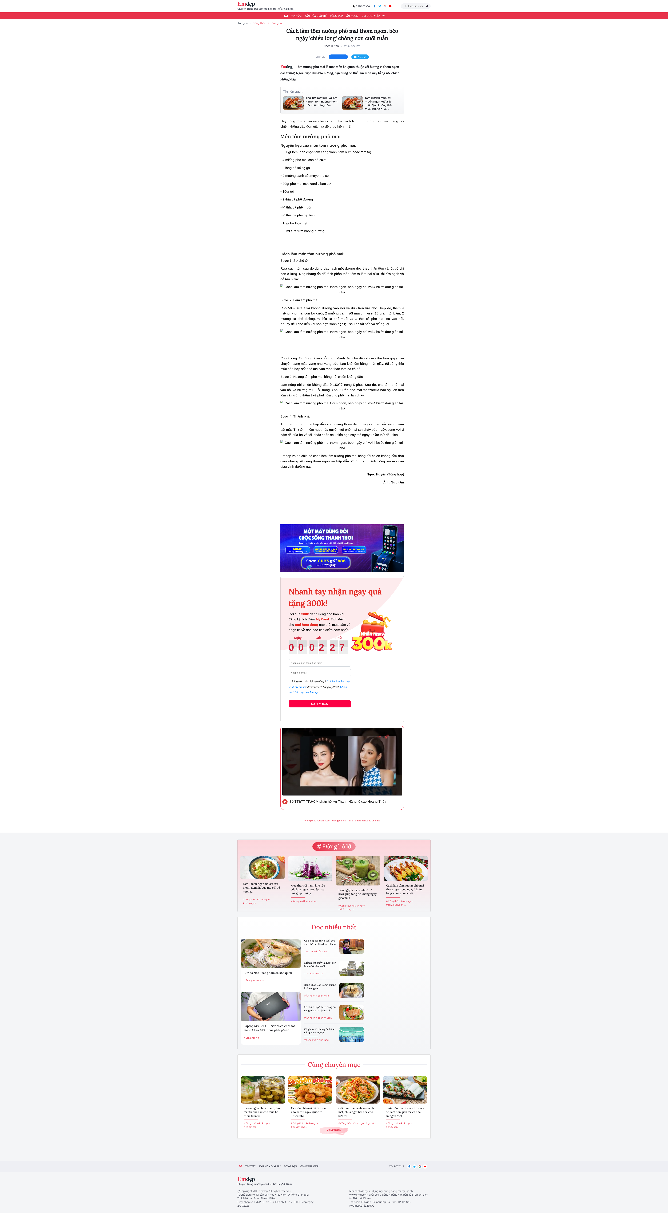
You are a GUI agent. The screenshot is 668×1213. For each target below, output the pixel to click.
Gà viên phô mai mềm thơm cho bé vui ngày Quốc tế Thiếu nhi (309, 1112)
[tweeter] (380, 6)
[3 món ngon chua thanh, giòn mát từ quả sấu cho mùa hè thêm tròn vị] (263, 1090)
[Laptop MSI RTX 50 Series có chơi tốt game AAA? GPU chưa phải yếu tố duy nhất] (271, 1006)
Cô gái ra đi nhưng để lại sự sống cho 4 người (319, 1030)
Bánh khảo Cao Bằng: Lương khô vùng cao (320, 986)
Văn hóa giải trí (316, 15)
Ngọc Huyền (331, 46)
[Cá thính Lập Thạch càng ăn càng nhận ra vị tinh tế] (351, 1012)
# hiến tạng (323, 1040)
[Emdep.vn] (247, 4)
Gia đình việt (309, 1166)
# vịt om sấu (250, 1127)
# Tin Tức (309, 973)
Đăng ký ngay (319, 703)
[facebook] (374, 6)
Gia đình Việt (371, 15)
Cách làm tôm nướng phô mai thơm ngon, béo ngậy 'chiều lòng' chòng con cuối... (405, 889)
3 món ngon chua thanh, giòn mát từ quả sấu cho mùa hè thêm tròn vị (262, 1112)
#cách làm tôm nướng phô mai (364, 820)
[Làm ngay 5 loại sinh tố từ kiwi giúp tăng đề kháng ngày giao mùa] (358, 870)
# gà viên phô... (299, 1127)
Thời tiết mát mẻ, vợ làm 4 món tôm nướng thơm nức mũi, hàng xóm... (321, 101)
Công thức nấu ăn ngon (267, 23)
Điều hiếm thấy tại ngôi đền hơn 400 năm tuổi (320, 964)
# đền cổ (318, 973)
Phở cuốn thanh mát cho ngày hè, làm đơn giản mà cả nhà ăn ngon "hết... (405, 1112)
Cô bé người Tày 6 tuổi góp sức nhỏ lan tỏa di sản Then (320, 942)
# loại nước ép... (310, 901)
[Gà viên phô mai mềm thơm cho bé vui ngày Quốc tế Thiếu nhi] (310, 1090)
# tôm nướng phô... (396, 905)
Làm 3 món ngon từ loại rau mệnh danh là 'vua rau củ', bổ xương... (261, 887)
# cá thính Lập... (324, 1018)
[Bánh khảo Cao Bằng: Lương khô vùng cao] (351, 990)
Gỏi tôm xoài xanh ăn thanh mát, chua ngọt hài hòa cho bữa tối (356, 1112)
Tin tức (296, 15)
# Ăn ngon (296, 901)
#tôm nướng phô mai (335, 820)
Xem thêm (334, 1130)
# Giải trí (308, 951)
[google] (385, 6)
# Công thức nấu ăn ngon (256, 899)
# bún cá (259, 980)
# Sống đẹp (310, 1040)
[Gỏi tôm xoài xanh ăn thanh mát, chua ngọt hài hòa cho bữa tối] (358, 1090)
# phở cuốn (392, 1127)
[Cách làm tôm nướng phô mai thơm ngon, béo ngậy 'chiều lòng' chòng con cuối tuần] (406, 868)
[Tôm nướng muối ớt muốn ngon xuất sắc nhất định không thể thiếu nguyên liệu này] (352, 103)
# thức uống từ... (347, 909)
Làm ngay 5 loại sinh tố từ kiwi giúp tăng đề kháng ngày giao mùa (357, 894)
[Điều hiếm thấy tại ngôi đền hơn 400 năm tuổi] (351, 968)
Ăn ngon (352, 15)
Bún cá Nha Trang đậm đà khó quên (268, 973)
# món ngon (249, 903)
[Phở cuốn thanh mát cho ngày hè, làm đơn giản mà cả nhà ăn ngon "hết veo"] (405, 1090)
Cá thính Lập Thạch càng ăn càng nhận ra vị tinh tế (320, 1008)
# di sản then (320, 951)
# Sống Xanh (250, 1038)
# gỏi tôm (371, 1123)
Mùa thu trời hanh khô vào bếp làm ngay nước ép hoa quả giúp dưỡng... (308, 889)
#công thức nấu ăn (314, 820)
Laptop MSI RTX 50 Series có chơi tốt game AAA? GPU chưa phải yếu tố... (269, 1028)
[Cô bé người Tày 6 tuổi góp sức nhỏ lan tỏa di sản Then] (351, 946)
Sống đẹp (336, 15)
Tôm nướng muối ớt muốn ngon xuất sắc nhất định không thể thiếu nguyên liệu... (378, 103)
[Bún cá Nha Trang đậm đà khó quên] (271, 953)
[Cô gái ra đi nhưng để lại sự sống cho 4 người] (351, 1034)
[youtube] (390, 6)
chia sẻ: (320, 56)
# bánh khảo (322, 995)
